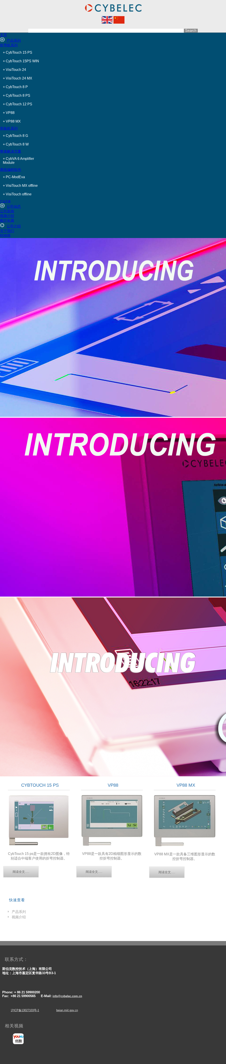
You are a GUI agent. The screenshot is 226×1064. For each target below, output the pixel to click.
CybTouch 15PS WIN (22, 61)
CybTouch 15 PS (19, 52)
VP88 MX (13, 121)
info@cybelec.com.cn (67, 996)
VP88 (10, 113)
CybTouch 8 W (17, 144)
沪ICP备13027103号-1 (25, 1010)
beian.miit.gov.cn (67, 1010)
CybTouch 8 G (17, 136)
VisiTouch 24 (16, 70)
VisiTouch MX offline (22, 185)
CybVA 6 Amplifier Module (18, 160)
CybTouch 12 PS (19, 104)
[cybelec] (107, 22)
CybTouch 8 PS (18, 95)
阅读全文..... (21, 871)
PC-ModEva (15, 177)
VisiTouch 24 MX (19, 78)
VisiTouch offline (19, 194)
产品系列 (19, 912)
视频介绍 (19, 917)
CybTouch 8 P (17, 87)
